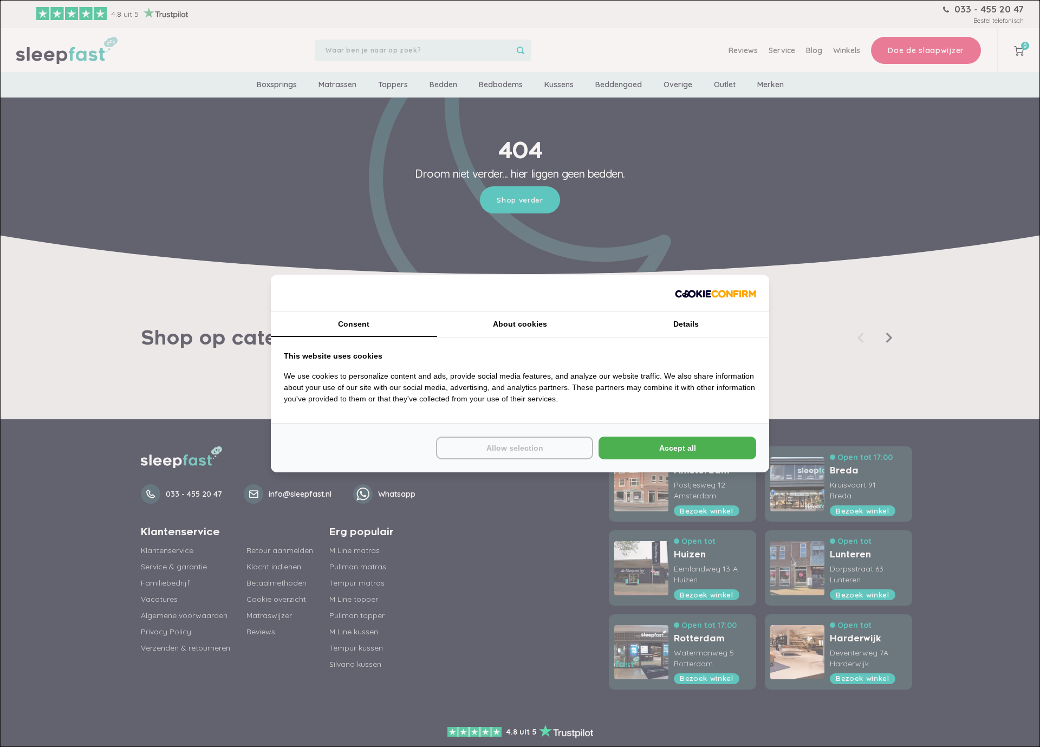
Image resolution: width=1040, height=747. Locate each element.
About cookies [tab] (520, 324)
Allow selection (514, 448)
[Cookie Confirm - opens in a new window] (715, 293)
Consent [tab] (353, 324)
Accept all (677, 448)
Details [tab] (686, 324)
